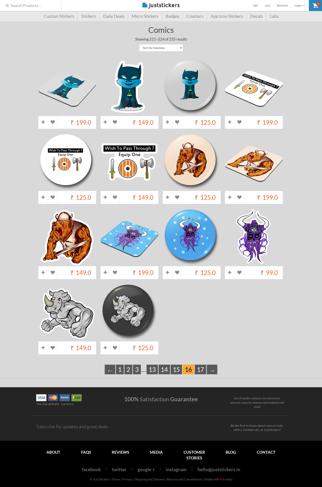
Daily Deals (114, 16)
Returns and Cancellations (185, 479)
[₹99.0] (254, 264)
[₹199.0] (67, 114)
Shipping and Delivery (150, 479)
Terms (116, 479)
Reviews (120, 452)
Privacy (127, 479)
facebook (91, 469)
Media (156, 452)
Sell (257, 5)
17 (200, 369)
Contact (266, 452)
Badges (172, 16)
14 (164, 369)
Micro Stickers (145, 16)
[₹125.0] (192, 114)
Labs (274, 16)
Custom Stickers (59, 16)
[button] (315, 5)
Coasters (194, 16)
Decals (256, 16)
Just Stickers (161, 6)
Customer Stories (194, 455)
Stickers (88, 16)
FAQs (86, 452)
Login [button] (299, 5)
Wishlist (282, 5)
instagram (176, 469)
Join (267, 5)
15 (176, 369)
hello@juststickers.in (219, 469)
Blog (231, 452)
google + (146, 469)
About (53, 452)
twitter (119, 469)
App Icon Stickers (227, 16)
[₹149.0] (129, 114)
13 (152, 369)
